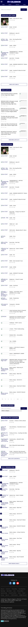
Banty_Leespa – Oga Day (15, 550)
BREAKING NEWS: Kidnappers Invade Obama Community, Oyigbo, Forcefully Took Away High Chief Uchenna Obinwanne (18, 361)
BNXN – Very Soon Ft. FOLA (16, 18)
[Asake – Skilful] (4, 47)
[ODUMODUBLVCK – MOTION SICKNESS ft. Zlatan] (4, 53)
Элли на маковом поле (16, 610)
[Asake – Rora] (4, 238)
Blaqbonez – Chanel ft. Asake (16, 279)
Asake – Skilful (13, 45)
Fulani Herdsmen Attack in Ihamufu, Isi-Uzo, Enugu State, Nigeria (18, 311)
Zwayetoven (12, 618)
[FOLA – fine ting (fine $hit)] (4, 41)
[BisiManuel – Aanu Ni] (4, 35)
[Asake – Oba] (4, 219)
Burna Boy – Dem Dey (15, 242)
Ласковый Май (20, 617)
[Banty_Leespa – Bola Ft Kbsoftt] (4, 558)
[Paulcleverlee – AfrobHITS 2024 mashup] (4, 441)
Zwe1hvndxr (4, 615)
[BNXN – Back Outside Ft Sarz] (4, 262)
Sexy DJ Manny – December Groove (18, 426)
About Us (2, 588)
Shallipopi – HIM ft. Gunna (16, 322)
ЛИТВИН (19, 613)
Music (10, 4)
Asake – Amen (13, 76)
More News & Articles (14, 139)
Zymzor (24, 616)
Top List (23, 593)
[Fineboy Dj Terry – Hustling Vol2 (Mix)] (4, 434)
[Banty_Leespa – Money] (4, 546)
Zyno (2, 616)
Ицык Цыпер (20, 611)
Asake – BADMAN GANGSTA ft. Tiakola (18, 64)
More (24, 4)
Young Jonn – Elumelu (15, 304)
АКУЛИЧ (3, 611)
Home (3, 4)
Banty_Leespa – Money (15, 544)
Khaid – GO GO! (13, 27)
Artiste (17, 4)
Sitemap (2, 595)
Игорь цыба (12, 613)
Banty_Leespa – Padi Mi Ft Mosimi (17, 392)
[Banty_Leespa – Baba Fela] (4, 375)
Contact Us (8, 588)
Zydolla (14, 612)
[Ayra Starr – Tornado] (4, 60)
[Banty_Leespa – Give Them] (4, 540)
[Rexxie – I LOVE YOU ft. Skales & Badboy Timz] (4, 349)
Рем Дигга (20, 612)
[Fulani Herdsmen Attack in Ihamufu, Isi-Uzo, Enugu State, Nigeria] (4, 312)
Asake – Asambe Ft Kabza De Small (17, 70)
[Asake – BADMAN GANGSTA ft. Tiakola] (4, 66)
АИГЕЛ (9, 612)
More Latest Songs (13, 84)
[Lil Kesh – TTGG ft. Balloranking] (4, 330)
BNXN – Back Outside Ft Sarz (16, 261)
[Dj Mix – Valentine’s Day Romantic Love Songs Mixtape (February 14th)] (4, 453)
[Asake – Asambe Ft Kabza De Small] (4, 72)
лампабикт (21, 615)
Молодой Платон (6, 617)
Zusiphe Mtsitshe (11, 611)
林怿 (15, 615)
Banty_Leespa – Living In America (17, 532)
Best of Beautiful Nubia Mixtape (17, 445)
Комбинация (4, 613)
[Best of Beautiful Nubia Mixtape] (4, 447)
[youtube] (17, 583)
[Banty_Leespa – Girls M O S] (4, 381)
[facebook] (10, 583)
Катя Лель (17, 614)
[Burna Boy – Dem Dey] (4, 244)
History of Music (20, 591)
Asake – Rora (12, 236)
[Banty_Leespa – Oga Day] (4, 552)
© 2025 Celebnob (14, 595)
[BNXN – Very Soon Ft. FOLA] (4, 21)
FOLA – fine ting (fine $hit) (15, 39)
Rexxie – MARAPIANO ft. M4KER (17, 353)
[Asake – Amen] (4, 78)
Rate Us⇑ (7, 595)
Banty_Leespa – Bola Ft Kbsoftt (17, 556)
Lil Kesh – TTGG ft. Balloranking (17, 329)
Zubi (14, 617)
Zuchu (2, 610)
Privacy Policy (14, 588)
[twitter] (14, 583)
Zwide (2, 618)
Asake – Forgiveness (14, 298)
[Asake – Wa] (4, 256)
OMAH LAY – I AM (14, 224)
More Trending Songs (14, 563)
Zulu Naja (3, 612)
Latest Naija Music (22, 588)
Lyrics (14, 591)
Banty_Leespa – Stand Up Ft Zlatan (18, 386)
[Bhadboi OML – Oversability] (4, 337)
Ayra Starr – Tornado (14, 58)
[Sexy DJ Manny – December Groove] (4, 428)
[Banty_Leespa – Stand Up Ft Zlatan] (4, 387)
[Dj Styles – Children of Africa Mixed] (4, 422)
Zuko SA (12, 616)
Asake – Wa (12, 254)
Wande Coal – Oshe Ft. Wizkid (16, 248)
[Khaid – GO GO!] (4, 29)
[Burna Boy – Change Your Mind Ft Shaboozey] (4, 213)
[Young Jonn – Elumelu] (4, 306)
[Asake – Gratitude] (4, 287)
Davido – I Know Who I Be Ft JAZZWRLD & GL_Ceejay (16, 292)
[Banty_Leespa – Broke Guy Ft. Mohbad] (4, 369)
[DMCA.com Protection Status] (14, 621)
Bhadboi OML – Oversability (16, 335)
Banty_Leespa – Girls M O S (16, 379)
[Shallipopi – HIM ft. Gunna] (4, 324)
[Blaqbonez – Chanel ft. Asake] (4, 281)
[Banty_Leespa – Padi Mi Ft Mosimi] (4, 394)
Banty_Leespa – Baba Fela (15, 373)
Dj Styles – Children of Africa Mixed (18, 420)
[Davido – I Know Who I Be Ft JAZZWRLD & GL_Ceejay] (4, 293)
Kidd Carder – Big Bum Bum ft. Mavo (18, 230)
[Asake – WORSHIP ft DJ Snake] (4, 275)
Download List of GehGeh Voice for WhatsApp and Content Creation (18, 317)
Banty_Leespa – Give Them (16, 538)
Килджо (11, 615)
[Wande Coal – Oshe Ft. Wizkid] (4, 250)
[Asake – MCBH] (4, 268)
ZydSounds (18, 616)
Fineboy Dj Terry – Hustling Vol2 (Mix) (18, 433)
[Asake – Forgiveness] (4, 300)
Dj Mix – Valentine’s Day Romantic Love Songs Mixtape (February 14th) (18, 452)
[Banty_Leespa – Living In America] (4, 534)
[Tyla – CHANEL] (4, 343)
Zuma (6, 610)
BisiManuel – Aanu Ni (14, 33)
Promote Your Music (12, 593)
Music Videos (9, 591)
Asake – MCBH (13, 267)
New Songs (3, 591)
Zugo (6, 618)
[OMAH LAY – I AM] (4, 225)
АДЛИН (7, 616)
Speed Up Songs (4, 593)
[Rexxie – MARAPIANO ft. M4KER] (4, 355)
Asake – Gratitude (14, 285)
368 (17, 399)
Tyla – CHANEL (13, 341)
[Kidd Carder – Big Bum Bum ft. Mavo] (4, 232)
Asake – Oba (12, 217)
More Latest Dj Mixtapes (13, 458)
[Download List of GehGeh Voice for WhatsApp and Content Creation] (4, 318)
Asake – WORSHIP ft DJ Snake (16, 273)
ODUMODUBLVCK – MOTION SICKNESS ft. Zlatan (16, 52)
